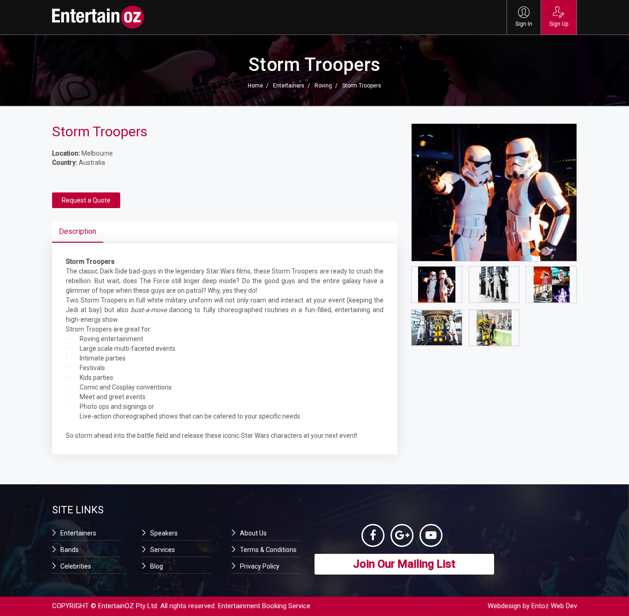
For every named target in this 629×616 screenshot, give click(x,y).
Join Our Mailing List (404, 564)
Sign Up (558, 24)
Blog (156, 566)
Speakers (164, 533)
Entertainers (288, 85)
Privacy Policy (260, 566)
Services (162, 549)
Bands (69, 549)
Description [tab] (77, 231)
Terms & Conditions (268, 549)
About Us (253, 533)
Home (255, 85)
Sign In (523, 24)
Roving (323, 85)
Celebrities (75, 566)
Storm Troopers (361, 85)
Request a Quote (86, 200)
